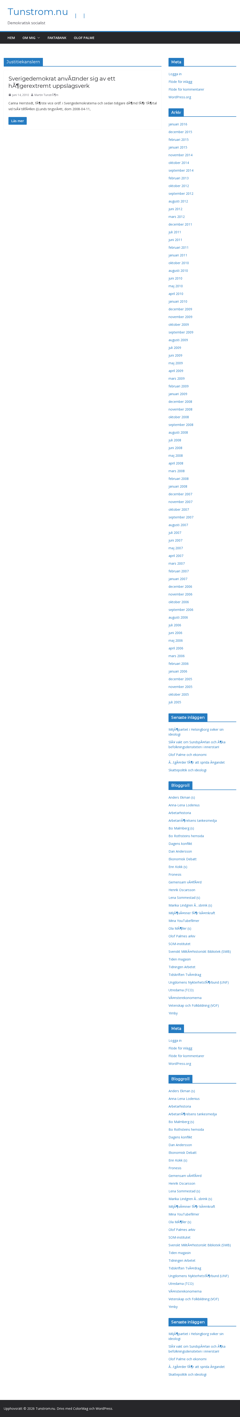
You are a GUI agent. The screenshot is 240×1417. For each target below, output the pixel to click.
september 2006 (181, 609)
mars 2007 (177, 563)
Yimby (173, 1013)
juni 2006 (175, 633)
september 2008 (181, 424)
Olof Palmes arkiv (182, 936)
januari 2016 (178, 124)
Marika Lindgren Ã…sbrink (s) (190, 905)
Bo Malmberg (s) (181, 828)
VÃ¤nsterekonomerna (185, 997)
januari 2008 (178, 486)
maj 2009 (176, 363)
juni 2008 (175, 448)
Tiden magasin (180, 959)
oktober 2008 (179, 417)
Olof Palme (84, 37)
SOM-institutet (180, 944)
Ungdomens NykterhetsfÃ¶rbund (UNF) (199, 982)
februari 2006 (179, 663)
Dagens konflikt (180, 843)
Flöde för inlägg (180, 81)
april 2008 (176, 463)
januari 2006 (178, 671)
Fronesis (175, 874)
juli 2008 (175, 440)
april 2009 (176, 370)
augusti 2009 (178, 340)
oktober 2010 (179, 263)
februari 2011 (179, 247)
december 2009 (180, 309)
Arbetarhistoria (180, 813)
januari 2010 (178, 301)
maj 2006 (176, 640)
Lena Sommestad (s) (184, 897)
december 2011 (180, 224)
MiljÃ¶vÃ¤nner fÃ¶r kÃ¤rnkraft (192, 913)
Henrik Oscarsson (182, 890)
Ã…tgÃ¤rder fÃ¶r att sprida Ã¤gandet (197, 762)
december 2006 (180, 586)
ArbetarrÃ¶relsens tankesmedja (193, 820)
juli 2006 (175, 625)
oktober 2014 (179, 162)
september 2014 (181, 170)
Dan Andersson (180, 851)
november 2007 (180, 501)
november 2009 (180, 317)
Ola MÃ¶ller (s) (180, 928)
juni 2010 (175, 278)
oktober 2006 (179, 602)
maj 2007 (176, 548)
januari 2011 (178, 255)
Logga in (175, 74)
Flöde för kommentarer (186, 89)
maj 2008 (176, 455)
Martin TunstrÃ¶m (46, 95)
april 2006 (176, 648)
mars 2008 (177, 471)
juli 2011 (175, 232)
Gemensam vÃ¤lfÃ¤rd (185, 882)
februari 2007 (179, 571)
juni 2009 (175, 355)
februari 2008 (179, 478)
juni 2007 (175, 540)
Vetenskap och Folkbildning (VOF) (194, 1005)
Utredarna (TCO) (181, 990)
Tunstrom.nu (38, 11)
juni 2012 (175, 209)
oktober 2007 (179, 509)
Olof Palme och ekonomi (187, 754)
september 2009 (181, 332)
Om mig (28, 37)
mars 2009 (177, 378)
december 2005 (180, 679)
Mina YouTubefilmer (184, 920)
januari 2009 (178, 394)
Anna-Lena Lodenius (184, 805)
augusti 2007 (178, 525)
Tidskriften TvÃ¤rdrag (185, 974)
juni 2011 (175, 239)
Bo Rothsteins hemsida (186, 836)
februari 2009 (179, 386)
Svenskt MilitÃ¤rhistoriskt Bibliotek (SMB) (200, 951)
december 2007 (180, 494)
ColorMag (80, 1408)
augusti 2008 (178, 432)
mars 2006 (177, 656)
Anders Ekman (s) (182, 797)
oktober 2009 (179, 324)
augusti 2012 (178, 201)
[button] (37, 38)
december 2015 (180, 132)
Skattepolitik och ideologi (187, 770)
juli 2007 (175, 532)
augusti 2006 (178, 617)
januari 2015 (178, 147)
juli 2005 (175, 702)
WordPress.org (180, 97)
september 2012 (181, 193)
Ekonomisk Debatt (183, 859)
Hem (11, 37)
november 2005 (180, 686)
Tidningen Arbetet (182, 967)
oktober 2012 (179, 186)
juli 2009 (175, 347)
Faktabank (57, 37)
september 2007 (181, 517)
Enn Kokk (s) (178, 866)
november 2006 (180, 594)
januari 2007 (178, 579)
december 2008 (180, 401)
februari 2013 (179, 178)
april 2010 (176, 293)
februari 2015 (179, 139)
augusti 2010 (178, 270)
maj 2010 (176, 286)
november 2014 (180, 155)
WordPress (104, 1408)
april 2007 (176, 555)
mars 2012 (177, 216)
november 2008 (180, 409)
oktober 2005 (179, 694)
